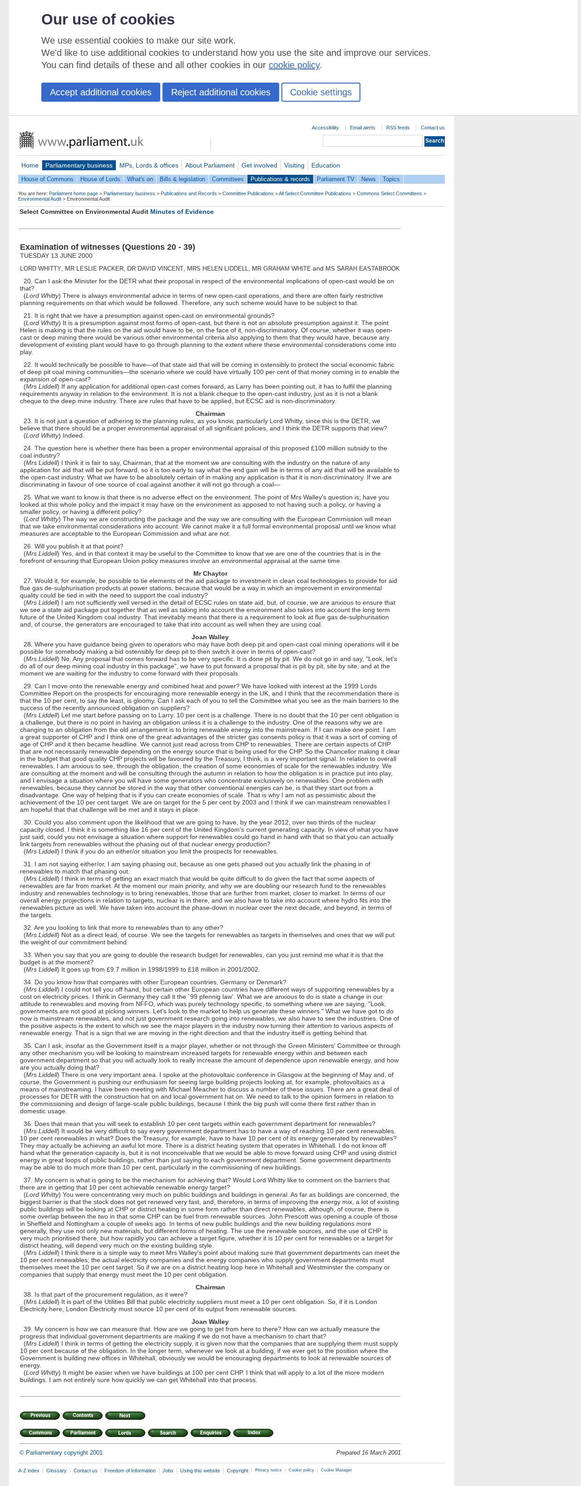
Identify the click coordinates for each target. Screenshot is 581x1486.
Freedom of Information (130, 1470)
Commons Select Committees (389, 193)
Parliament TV (336, 179)
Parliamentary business (79, 165)
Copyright (237, 1470)
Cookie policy (301, 1470)
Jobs (167, 1470)
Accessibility (325, 127)
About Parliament (210, 165)
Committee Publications (248, 193)
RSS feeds (398, 127)
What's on (140, 179)
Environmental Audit (39, 199)
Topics (391, 179)
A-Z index (28, 1470)
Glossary (56, 1470)
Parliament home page (73, 193)
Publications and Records (189, 193)
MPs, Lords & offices (148, 165)
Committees (228, 179)
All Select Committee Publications (315, 193)
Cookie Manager (336, 1470)
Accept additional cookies (101, 92)
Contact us (433, 127)
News (368, 179)
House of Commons (47, 179)
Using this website (200, 1470)
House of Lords (100, 179)
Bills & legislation (182, 179)
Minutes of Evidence (182, 211)
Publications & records (280, 179)
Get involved (259, 165)
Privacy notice (268, 1470)
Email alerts (362, 127)
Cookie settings (321, 92)
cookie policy (294, 65)
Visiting (294, 165)
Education (325, 165)
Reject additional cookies (221, 92)
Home (30, 165)
